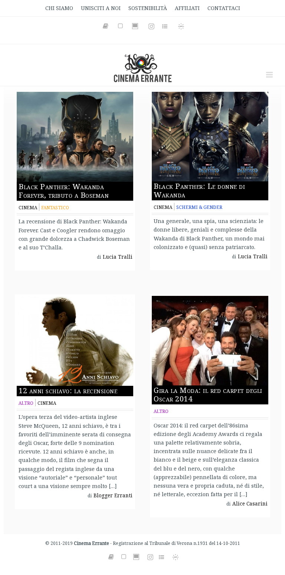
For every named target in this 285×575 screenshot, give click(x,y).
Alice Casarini (250, 503)
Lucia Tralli (117, 256)
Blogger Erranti (113, 495)
